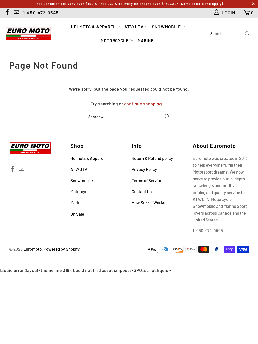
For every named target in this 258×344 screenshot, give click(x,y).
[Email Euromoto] (16, 12)
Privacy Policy (144, 169)
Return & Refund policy (152, 158)
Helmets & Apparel (94, 26)
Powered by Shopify (62, 248)
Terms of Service (147, 180)
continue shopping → (145, 103)
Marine (146, 40)
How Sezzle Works (148, 202)
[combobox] (230, 33)
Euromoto (32, 248)
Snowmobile (167, 26)
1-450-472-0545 (41, 12)
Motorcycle (115, 40)
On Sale (77, 213)
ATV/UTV (134, 26)
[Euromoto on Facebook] (7, 12)
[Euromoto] (28, 33)
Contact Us (142, 191)
